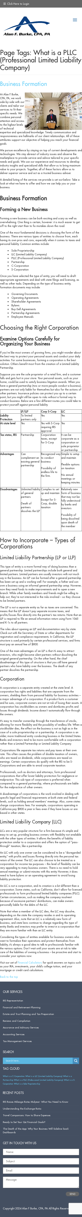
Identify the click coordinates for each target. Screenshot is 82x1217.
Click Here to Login (17, 3)
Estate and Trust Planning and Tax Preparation (28, 1013)
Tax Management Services (17, 1041)
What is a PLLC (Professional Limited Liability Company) (38, 1080)
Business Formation (23, 83)
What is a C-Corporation (14, 1076)
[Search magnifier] (76, 1061)
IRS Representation (13, 1000)
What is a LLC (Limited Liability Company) (43, 1076)
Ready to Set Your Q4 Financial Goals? (24, 1122)
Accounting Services (14, 1034)
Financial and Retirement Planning (21, 1007)
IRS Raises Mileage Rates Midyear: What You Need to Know (35, 1101)
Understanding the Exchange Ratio (22, 1108)
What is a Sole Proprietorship (27, 1083)
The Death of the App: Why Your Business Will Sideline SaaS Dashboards (35, 1130)
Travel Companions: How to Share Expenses (27, 1115)
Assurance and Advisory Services (21, 1027)
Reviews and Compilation (16, 1020)
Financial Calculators (30, 962)
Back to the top (9, 977)
